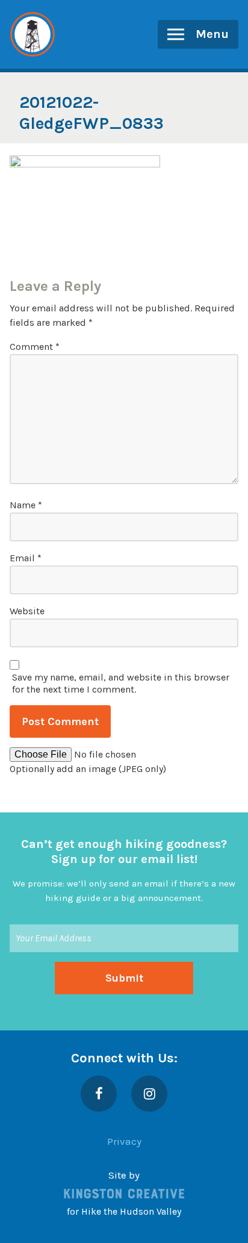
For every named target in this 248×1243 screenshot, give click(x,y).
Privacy (124, 1141)
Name (26, 505)
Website (27, 611)
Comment (35, 346)
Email (26, 558)
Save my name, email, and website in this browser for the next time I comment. (120, 683)
